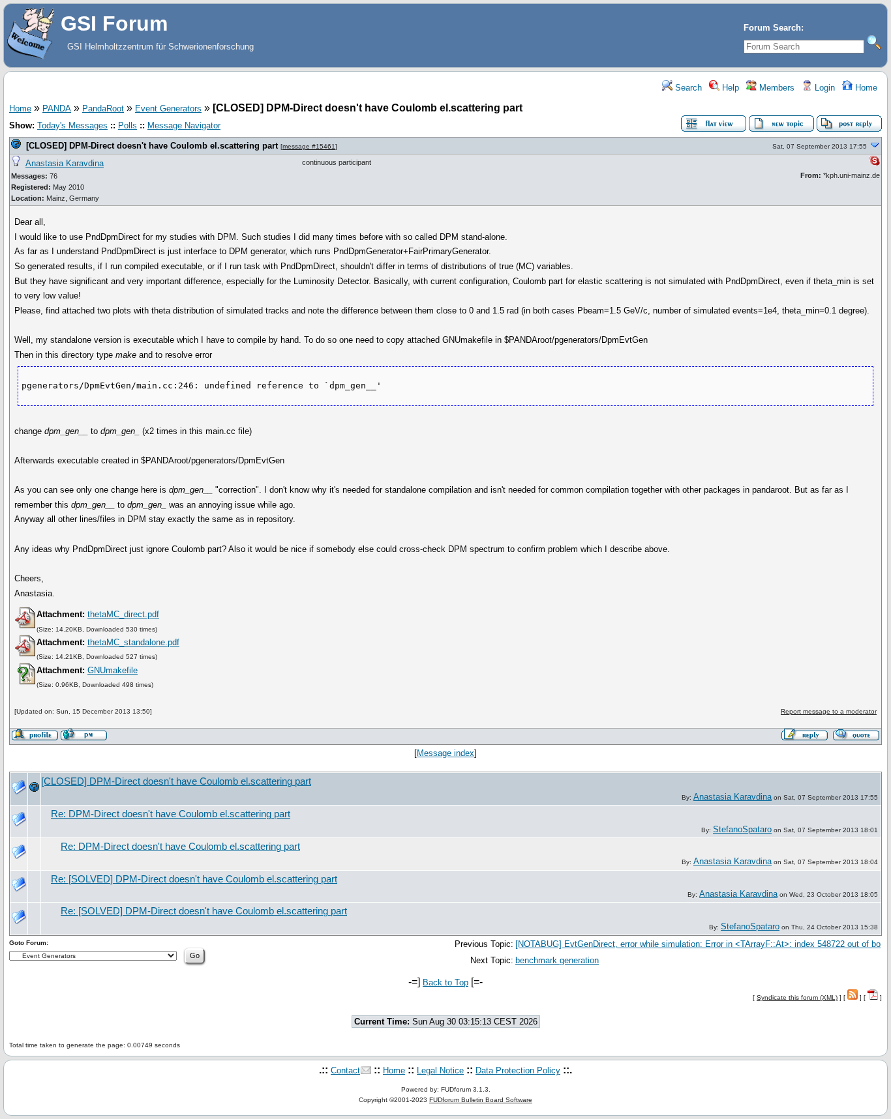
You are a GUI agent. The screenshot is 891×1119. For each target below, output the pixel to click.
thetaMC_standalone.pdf (133, 642)
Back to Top (445, 982)
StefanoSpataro (742, 829)
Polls (127, 125)
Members (775, 88)
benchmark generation (557, 960)
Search (687, 88)
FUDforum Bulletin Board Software (480, 1099)
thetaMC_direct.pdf (123, 614)
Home (865, 88)
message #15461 (308, 146)
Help (729, 88)
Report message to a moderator (829, 711)
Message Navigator (183, 125)
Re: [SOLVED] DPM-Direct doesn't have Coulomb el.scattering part (194, 879)
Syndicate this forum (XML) (797, 997)
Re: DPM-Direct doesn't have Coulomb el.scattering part (170, 814)
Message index (445, 753)
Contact (345, 1070)
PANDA (56, 108)
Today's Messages (72, 125)
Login (823, 88)
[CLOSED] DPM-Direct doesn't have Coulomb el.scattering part (152, 146)
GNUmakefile (112, 670)
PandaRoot (103, 108)
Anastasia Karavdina (64, 163)
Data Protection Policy (518, 1070)
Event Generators (168, 108)
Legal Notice (440, 1070)
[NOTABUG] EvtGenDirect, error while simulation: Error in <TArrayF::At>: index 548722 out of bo (698, 944)
